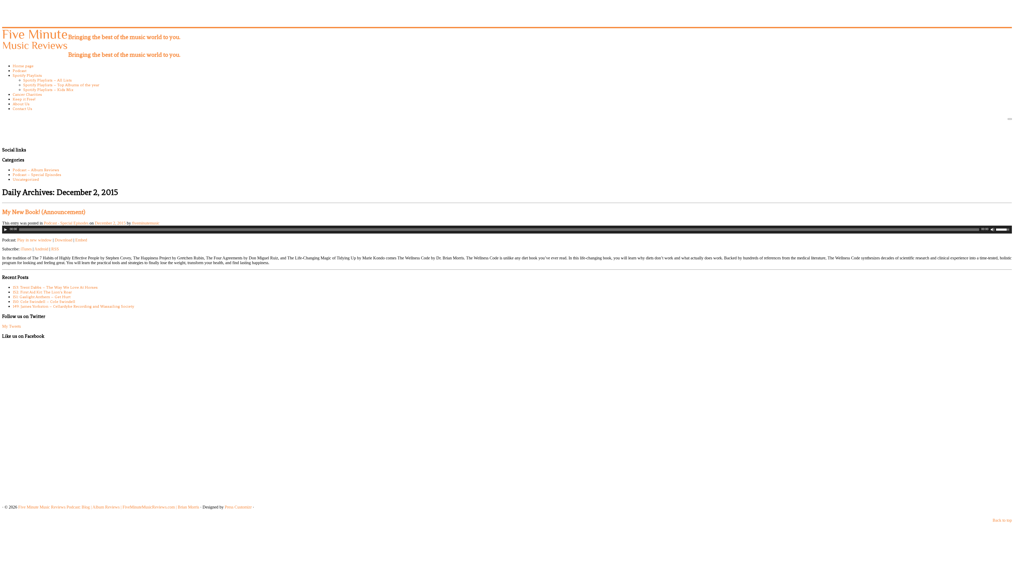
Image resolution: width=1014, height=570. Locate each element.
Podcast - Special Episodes (67, 223)
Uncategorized (26, 179)
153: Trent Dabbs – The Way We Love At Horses (55, 287)
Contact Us (22, 108)
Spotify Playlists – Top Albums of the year (61, 85)
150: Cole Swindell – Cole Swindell (44, 301)
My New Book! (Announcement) (43, 212)
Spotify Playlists (27, 75)
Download (63, 240)
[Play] (5, 229)
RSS (55, 249)
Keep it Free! (24, 99)
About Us (21, 104)
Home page (23, 66)
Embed (81, 240)
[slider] (1004, 229)
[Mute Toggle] (992, 229)
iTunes (26, 249)
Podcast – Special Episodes (37, 174)
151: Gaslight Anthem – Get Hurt (42, 296)
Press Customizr (238, 507)
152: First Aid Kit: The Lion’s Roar (42, 292)
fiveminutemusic (145, 223)
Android (41, 249)
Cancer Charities (27, 94)
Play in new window (34, 240)
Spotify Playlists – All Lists (47, 80)
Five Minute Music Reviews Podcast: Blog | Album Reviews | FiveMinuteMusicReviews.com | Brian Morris (108, 507)
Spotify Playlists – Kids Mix (48, 89)
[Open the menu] (1010, 119)
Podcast (19, 70)
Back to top (1002, 520)
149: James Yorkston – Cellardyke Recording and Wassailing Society (73, 306)
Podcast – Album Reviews (36, 170)
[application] (507, 230)
